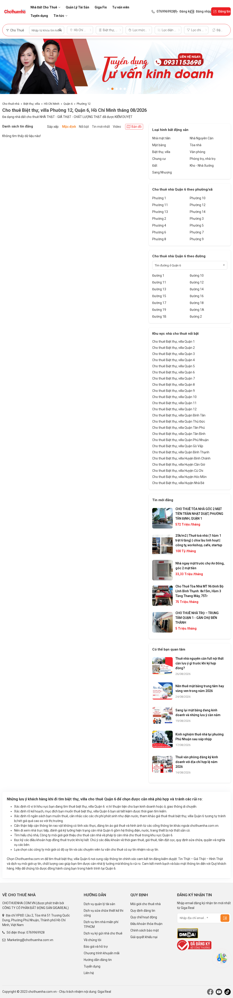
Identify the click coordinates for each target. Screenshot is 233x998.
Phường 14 (197, 212)
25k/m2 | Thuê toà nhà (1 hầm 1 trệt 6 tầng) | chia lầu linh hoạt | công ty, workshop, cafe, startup (198, 540)
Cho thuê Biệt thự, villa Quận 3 (173, 354)
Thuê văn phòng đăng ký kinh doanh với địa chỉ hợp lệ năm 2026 (196, 761)
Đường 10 (197, 275)
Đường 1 (158, 275)
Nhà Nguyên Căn (201, 138)
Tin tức (58, 16)
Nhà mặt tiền (161, 138)
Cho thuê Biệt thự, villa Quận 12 (174, 409)
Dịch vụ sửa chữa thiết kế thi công (103, 913)
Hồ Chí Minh (51, 103)
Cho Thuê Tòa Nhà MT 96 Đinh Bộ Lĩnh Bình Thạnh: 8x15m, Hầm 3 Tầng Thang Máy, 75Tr (199, 591)
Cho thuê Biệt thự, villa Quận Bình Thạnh (180, 452)
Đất (154, 165)
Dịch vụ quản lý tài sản (99, 904)
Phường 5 (197, 225)
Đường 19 (159, 309)
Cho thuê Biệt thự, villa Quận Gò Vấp (177, 446)
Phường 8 (159, 239)
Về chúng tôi (92, 940)
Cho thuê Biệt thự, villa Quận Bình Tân (178, 415)
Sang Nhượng (162, 172)
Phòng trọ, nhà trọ (202, 159)
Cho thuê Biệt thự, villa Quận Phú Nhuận (180, 440)
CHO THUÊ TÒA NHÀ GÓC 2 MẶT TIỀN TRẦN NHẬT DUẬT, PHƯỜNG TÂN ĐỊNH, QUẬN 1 (199, 513)
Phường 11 (160, 205)
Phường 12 (84, 103)
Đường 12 (197, 282)
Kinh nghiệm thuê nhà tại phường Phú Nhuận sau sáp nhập (199, 737)
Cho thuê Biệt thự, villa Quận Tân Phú (178, 427)
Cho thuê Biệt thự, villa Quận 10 (174, 397)
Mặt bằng (159, 145)
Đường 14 (197, 289)
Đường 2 (196, 316)
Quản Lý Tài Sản (77, 7)
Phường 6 (159, 232)
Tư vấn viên (120, 7)
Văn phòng (197, 152)
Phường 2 (159, 218)
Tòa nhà (195, 145)
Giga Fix (101, 7)
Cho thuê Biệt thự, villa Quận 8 (173, 384)
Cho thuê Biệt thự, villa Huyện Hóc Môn (179, 477)
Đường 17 (159, 303)
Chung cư (159, 159)
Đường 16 (197, 296)
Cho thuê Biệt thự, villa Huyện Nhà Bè (178, 483)
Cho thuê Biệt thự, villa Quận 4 (173, 360)
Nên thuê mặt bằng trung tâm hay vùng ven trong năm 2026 (199, 688)
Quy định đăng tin (142, 910)
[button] (108, 89)
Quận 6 (68, 103)
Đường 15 (159, 296)
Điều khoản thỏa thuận (146, 924)
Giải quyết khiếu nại (143, 937)
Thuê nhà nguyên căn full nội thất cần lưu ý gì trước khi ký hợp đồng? (199, 663)
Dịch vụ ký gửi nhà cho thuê (103, 933)
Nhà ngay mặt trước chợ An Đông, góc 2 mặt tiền (199, 566)
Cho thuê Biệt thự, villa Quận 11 (174, 403)
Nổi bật (84, 126)
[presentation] (8, 67)
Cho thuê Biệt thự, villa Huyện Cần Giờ (178, 464)
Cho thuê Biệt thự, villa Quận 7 (173, 378)
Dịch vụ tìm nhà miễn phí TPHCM (101, 924)
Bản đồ (137, 126)
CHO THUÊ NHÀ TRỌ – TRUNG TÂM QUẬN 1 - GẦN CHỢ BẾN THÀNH (197, 617)
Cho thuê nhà (10, 103)
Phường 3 (197, 218)
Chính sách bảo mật (144, 930)
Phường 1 (159, 198)
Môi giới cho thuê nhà (145, 904)
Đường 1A (197, 309)
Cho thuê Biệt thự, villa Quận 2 (173, 348)
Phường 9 (197, 239)
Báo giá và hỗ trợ (96, 946)
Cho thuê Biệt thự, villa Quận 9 (173, 391)
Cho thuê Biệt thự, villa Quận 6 (173, 372)
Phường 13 (160, 212)
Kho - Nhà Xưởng (202, 165)
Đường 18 (197, 303)
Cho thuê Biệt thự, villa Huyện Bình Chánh (181, 458)
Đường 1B (159, 316)
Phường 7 (197, 232)
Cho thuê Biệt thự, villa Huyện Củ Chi (177, 470)
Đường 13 (159, 289)
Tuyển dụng (39, 16)
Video (117, 126)
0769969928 (35, 932)
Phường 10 (197, 198)
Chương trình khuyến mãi (101, 953)
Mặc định (69, 126)
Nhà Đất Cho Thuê (43, 7)
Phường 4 (159, 225)
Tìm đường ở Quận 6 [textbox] (168, 265)
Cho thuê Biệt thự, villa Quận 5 (173, 366)
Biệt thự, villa (31, 103)
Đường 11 (159, 282)
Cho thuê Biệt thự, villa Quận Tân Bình (178, 434)
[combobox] (189, 265)
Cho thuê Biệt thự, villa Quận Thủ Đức (178, 421)
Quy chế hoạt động (143, 917)
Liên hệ (89, 973)
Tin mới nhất (101, 126)
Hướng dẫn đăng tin (98, 960)
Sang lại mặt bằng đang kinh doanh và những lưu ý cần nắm (197, 712)
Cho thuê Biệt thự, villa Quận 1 (173, 341)
